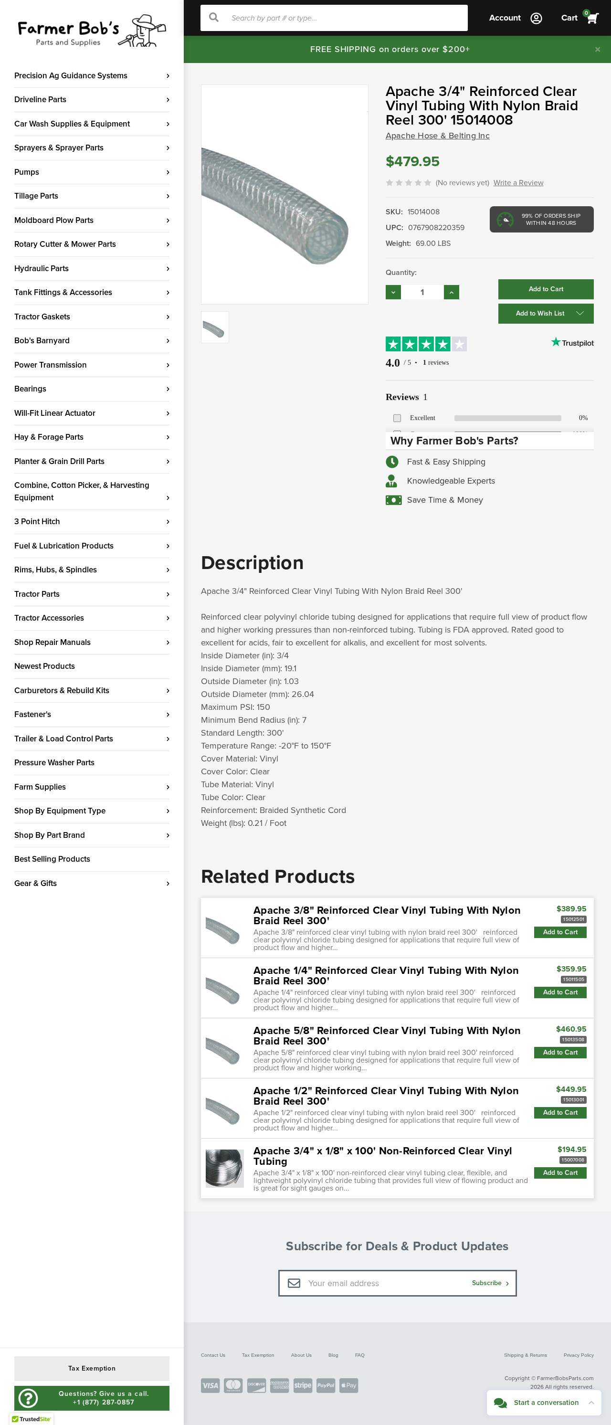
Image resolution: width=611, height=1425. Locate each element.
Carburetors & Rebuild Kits (61, 691)
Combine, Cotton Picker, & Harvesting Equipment (81, 491)
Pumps (26, 172)
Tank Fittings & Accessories (63, 292)
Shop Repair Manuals (52, 642)
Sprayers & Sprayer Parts (59, 148)
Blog (333, 1355)
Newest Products (44, 666)
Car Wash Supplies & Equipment (72, 124)
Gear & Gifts (35, 883)
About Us (301, 1355)
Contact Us (213, 1355)
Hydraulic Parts (41, 269)
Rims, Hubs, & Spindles (55, 570)
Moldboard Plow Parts (54, 220)
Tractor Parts (37, 594)
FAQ (360, 1355)
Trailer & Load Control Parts (63, 739)
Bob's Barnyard (42, 341)
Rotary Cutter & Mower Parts (65, 244)
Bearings (30, 389)
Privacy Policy (579, 1355)
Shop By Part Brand (49, 835)
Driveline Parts (40, 100)
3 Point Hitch (37, 522)
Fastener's (32, 714)
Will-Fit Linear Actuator (54, 413)
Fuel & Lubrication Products (64, 546)
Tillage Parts (36, 196)
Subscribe (488, 1283)
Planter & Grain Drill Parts (59, 461)
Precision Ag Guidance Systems (70, 76)
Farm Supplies (40, 787)
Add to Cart (560, 932)
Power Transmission (50, 365)
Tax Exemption (258, 1355)
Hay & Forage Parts (49, 437)
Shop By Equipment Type (59, 811)
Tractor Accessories (49, 618)
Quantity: (401, 272)
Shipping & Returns (525, 1355)
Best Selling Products (52, 859)
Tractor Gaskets (42, 317)
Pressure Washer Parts (54, 763)
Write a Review (519, 183)
